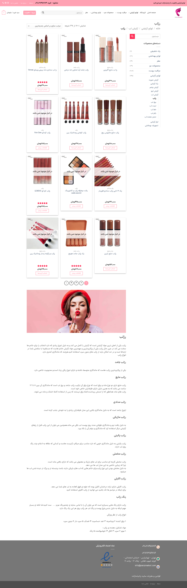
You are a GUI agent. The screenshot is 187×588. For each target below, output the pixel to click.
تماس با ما (14, 3)
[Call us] (3, 3)
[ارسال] (43, 13)
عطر (86, 12)
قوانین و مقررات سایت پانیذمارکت (146, 576)
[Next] (66, 283)
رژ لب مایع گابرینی (110, 70)
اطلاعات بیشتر (42, 148)
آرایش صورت (153, 80)
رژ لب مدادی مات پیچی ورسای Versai (42, 70)
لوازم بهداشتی (96, 12)
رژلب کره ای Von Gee (42, 133)
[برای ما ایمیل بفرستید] (5, 3)
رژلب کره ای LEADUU (42, 191)
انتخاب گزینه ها (110, 85)
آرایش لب (133, 28)
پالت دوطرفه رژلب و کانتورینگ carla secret (76, 192)
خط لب (153, 109)
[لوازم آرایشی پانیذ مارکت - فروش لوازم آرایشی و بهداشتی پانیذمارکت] (172, 12)
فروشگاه (143, 12)
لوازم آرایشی (134, 12)
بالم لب (153, 113)
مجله (31, 3)
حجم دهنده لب (150, 117)
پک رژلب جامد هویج (76, 254)
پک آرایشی (154, 83)
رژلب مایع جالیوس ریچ (110, 133)
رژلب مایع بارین (110, 254)
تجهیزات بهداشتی (151, 125)
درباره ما (23, 3)
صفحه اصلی (151, 12)
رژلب (154, 98)
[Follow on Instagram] (8, 3)
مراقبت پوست (122, 12)
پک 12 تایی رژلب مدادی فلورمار (110, 191)
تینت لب (152, 106)
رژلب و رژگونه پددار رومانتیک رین (42, 254)
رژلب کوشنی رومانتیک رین (76, 133)
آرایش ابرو (154, 91)
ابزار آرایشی (154, 122)
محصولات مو (108, 12)
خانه (158, 28)
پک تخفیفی (155, 51)
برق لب (153, 102)
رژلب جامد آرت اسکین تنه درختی (76, 70)
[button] (29, 13)
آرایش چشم (154, 87)
